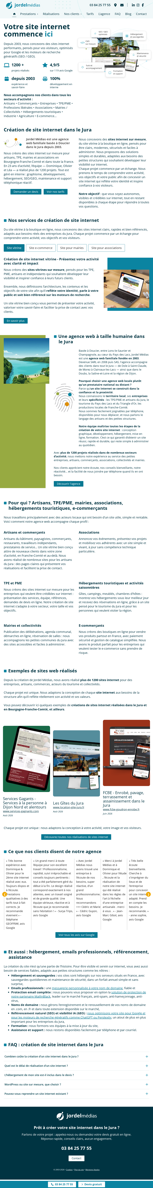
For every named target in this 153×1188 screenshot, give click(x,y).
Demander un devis (26, 191)
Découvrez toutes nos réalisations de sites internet (76, 837)
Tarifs (90, 14)
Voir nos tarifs (55, 191)
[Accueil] (14, 14)
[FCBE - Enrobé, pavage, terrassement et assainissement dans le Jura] (126, 753)
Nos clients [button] (71, 14)
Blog (128, 14)
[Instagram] (138, 5)
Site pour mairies (72, 248)
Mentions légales (92, 1169)
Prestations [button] (28, 14)
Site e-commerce (40, 248)
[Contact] (121, 5)
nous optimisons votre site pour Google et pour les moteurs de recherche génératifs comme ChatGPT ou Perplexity (78, 1015)
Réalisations (51, 14)
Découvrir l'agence (68, 484)
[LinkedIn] (133, 5)
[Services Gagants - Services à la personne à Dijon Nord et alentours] (26, 759)
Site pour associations (106, 248)
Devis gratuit (92, 1184)
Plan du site (79, 1169)
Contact (141, 14)
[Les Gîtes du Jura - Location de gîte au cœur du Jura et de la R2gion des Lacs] (76, 763)
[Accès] (115, 5)
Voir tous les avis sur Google (76, 935)
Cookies (69, 1169)
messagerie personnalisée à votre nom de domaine (87, 988)
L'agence (104, 14)
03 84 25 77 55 (76, 1148)
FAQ (118, 14)
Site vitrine (14, 248)
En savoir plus (16, 320)
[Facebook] (142, 5)
